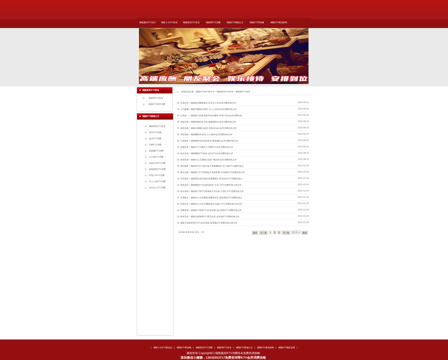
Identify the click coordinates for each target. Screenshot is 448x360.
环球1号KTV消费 (157, 175)
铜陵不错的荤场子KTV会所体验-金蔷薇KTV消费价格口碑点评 (208, 223)
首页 (255, 233)
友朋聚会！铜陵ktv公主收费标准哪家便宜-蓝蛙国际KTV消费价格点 (211, 197)
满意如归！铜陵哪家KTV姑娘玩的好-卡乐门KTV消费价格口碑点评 (210, 185)
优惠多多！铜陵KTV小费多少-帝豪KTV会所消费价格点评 (206, 147)
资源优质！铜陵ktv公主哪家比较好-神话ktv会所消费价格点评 (208, 160)
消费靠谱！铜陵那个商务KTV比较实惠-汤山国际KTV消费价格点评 (210, 210)
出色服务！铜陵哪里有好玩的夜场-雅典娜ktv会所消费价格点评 (209, 141)
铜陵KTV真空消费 (157, 104)
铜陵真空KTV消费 (204, 347)
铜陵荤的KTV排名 (157, 126)
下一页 (286, 233)
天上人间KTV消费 (157, 181)
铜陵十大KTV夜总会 (162, 347)
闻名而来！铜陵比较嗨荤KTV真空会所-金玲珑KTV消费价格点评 (209, 216)
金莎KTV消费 (155, 138)
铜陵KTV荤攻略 (257, 22)
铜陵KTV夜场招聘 (279, 22)
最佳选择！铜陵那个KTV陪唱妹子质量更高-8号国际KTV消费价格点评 (212, 172)
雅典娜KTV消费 (156, 151)
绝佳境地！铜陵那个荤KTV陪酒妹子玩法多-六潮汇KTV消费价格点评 (212, 191)
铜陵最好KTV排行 (147, 22)
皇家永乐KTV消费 (157, 163)
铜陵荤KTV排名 (243, 91)
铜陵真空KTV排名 (191, 22)
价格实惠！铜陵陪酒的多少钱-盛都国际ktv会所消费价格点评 (208, 122)
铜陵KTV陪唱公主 (235, 22)
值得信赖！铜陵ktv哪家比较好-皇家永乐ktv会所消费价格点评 (208, 128)
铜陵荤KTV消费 (213, 22)
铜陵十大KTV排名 (169, 22)
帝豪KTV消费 (155, 144)
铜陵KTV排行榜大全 (205, 91)
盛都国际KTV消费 (157, 169)
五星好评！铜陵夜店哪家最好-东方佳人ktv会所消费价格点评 (208, 103)
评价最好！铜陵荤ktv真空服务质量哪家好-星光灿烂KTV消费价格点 (211, 178)
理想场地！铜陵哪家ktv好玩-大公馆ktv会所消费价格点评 (206, 134)
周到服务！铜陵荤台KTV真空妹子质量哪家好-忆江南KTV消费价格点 (212, 166)
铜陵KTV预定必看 (286, 347)
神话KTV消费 (155, 132)
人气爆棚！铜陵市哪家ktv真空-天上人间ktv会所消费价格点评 (208, 109)
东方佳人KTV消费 (157, 187)
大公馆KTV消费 (156, 157)
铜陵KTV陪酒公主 (244, 347)
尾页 (305, 233)
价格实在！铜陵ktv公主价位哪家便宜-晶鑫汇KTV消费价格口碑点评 (211, 204)
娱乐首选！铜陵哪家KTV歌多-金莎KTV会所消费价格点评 (206, 153)
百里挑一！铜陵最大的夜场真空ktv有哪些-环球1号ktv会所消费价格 (211, 115)
